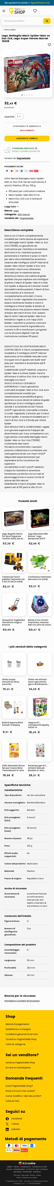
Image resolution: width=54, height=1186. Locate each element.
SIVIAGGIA (44, 1169)
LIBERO (9, 1167)
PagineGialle (23, 158)
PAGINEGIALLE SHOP (39, 1167)
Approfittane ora (40, 2)
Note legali (25, 1175)
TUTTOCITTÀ (30, 1169)
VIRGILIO (16, 1167)
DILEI (37, 1169)
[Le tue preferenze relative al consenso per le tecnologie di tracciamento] (49, 1181)
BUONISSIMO (27, 1172)
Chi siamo (17, 1175)
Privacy (32, 1175)
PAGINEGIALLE (26, 1167)
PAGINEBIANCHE (19, 1169)
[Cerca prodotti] (47, 21)
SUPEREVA (37, 1172)
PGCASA (9, 1169)
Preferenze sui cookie (29, 1177)
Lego (16, 210)
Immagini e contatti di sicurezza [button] (21, 1001)
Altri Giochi (24, 214)
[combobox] (27, 21)
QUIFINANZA (17, 1172)
